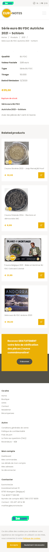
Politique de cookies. (32, 538)
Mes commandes (9, 459)
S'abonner (24, 361)
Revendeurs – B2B (9, 441)
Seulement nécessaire (34, 545)
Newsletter (6, 409)
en (46, 3)
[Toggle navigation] (44, 13)
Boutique (5, 399)
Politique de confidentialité (13, 431)
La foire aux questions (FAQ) (14, 438)
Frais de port (7, 435)
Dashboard (6, 456)
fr (42, 3)
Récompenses (8, 413)
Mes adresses (7, 466)
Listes (4, 403)
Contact (5, 406)
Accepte (14, 545)
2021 (23, 37)
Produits (14, 37)
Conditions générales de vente (15, 427)
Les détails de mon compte (14, 463)
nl (38, 3)
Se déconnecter (9, 470)
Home (4, 37)
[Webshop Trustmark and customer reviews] (11, 3)
